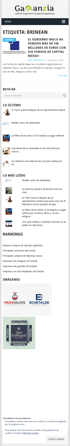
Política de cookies (30, 433)
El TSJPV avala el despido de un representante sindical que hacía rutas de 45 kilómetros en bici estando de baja (44, 201)
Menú (8, 21)
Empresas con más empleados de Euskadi (23, 271)
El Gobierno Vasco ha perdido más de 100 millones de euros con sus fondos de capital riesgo (47, 47)
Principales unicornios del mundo (19, 250)
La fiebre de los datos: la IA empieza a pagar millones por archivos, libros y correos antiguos (44, 213)
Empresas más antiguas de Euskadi (20, 261)
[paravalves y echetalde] (27, 315)
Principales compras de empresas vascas (22, 256)
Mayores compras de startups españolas (22, 245)
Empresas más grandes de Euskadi (20, 266)
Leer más (63, 75)
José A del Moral (35, 60)
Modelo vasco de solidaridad (36, 180)
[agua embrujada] (19, 348)
